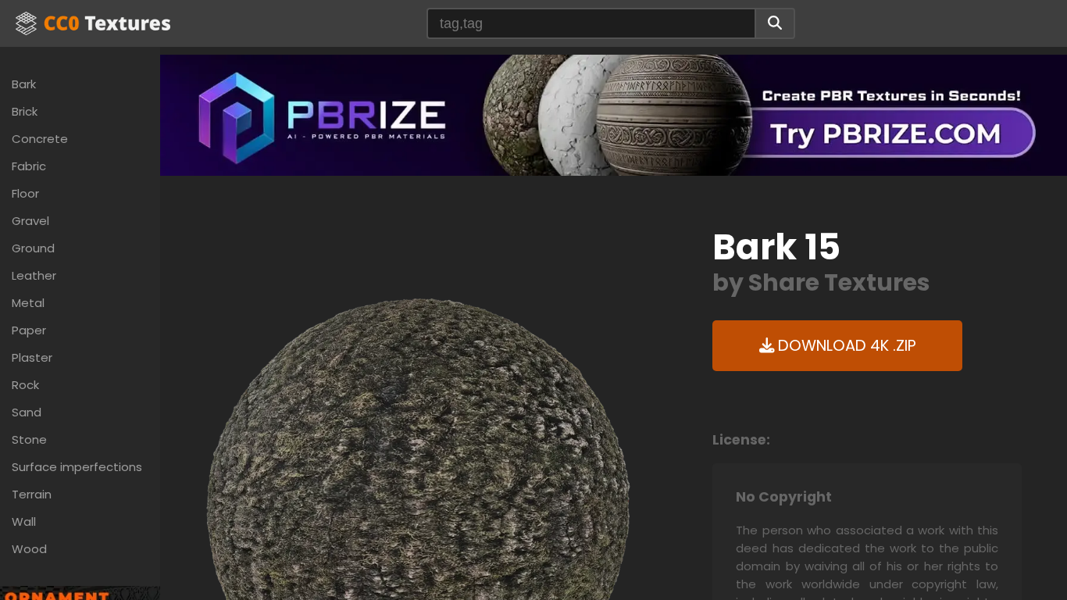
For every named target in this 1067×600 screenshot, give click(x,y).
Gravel (30, 220)
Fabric (29, 166)
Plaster (32, 357)
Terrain (32, 494)
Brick (24, 111)
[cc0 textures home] (93, 23)
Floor (25, 193)
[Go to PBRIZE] (613, 114)
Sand (26, 412)
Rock (25, 385)
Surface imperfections (77, 467)
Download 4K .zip (845, 345)
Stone (29, 439)
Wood (29, 549)
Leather (34, 275)
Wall (24, 521)
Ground (33, 248)
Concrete (40, 138)
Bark (24, 84)
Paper (29, 330)
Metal (28, 303)
